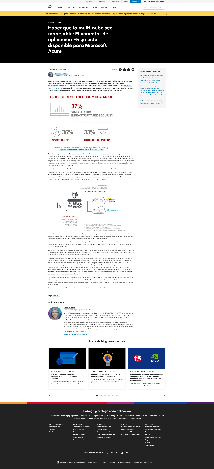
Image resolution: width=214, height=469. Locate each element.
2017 (54, 296)
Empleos (147, 432)
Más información (160, 14)
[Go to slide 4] (109, 395)
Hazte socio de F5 (126, 432)
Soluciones (52, 432)
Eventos (147, 442)
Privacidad (112, 462)
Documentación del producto (81, 426)
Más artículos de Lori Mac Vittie (74, 334)
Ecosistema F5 (97, 371)
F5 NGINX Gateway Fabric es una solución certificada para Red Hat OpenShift (64, 376)
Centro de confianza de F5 (153, 429)
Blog (146, 440)
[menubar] (107, 1)
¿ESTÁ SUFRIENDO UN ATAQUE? (154, 1)
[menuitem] (90, 1)
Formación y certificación (80, 440)
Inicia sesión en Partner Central (130, 434)
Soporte (126, 1)
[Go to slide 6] (117, 395)
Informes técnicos (78, 429)
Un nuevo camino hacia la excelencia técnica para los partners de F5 (105, 375)
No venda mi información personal (143, 462)
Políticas (104, 462)
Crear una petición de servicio (106, 434)
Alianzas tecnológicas (127, 429)
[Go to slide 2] (101, 395)
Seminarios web (78, 437)
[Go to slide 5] (113, 395)
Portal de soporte (102, 429)
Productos (52, 429)
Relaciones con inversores (153, 437)
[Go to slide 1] (97, 395)
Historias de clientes (79, 434)
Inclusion (147, 434)
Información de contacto (152, 426)
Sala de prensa (149, 445)
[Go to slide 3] (105, 395)
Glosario (75, 432)
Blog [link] (59, 23)
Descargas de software (104, 437)
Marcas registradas (93, 462)
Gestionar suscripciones (104, 426)
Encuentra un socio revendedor (130, 426)
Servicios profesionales (104, 432)
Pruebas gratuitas (54, 426)
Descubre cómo (79, 418)
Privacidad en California (124, 462)
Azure (58, 296)
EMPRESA (51, 23)
